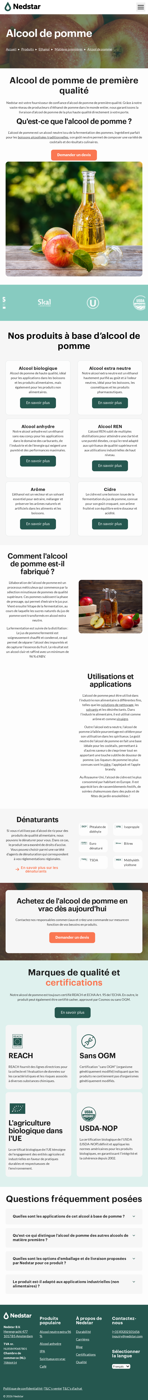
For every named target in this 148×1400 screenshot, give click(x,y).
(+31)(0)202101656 (126, 1332)
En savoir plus (38, 403)
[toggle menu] (140, 7)
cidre (107, 764)
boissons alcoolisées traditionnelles (43, 137)
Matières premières (69, 49)
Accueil (11, 49)
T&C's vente (52, 1388)
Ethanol (44, 49)
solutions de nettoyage (117, 705)
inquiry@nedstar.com (127, 1336)
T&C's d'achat (72, 1388)
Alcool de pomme (99, 49)
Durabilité (83, 1332)
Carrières (82, 1339)
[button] (74, 1216)
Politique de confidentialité (23, 1388)
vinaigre (122, 719)
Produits (27, 49)
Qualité (81, 1362)
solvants (92, 709)
